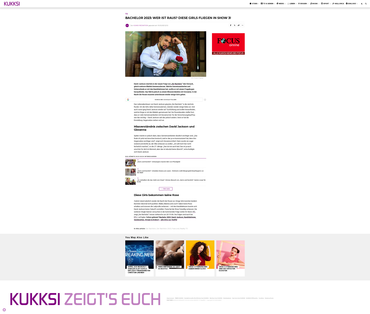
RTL (194, 212)
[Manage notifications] (4, 309)
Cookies (261, 298)
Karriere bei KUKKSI (238, 298)
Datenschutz (269, 298)
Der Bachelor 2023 (164, 228)
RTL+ (136, 217)
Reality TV (184, 228)
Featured (175, 228)
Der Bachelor (177, 84)
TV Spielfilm (202, 300)
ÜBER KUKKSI (179, 298)
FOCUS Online (189, 300)
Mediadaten (227, 298)
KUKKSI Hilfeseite (252, 298)
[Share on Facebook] (230, 25)
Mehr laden (166, 189)
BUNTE (196, 300)
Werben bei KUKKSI (216, 298)
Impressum (170, 298)
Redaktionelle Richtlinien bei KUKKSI (196, 298)
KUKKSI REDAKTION (141, 25)
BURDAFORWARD (178, 300)
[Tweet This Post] (234, 25)
